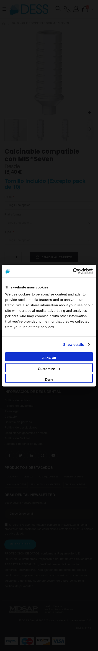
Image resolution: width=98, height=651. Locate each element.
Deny (49, 379)
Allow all (49, 358)
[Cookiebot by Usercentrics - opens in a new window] (73, 271)
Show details (73, 344)
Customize (46, 368)
